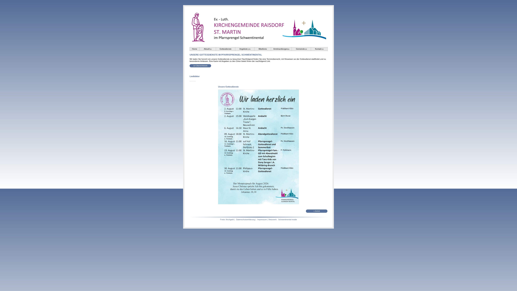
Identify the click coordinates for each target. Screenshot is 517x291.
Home (194, 49)
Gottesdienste (225, 49)
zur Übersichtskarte (200, 66)
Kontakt (319, 49)
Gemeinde (301, 49)
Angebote (244, 49)
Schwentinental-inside (287, 219)
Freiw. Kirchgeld (227, 219)
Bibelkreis (263, 49)
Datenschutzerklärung (245, 219)
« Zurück (317, 211)
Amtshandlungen (281, 49)
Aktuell (208, 49)
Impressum (262, 219)
